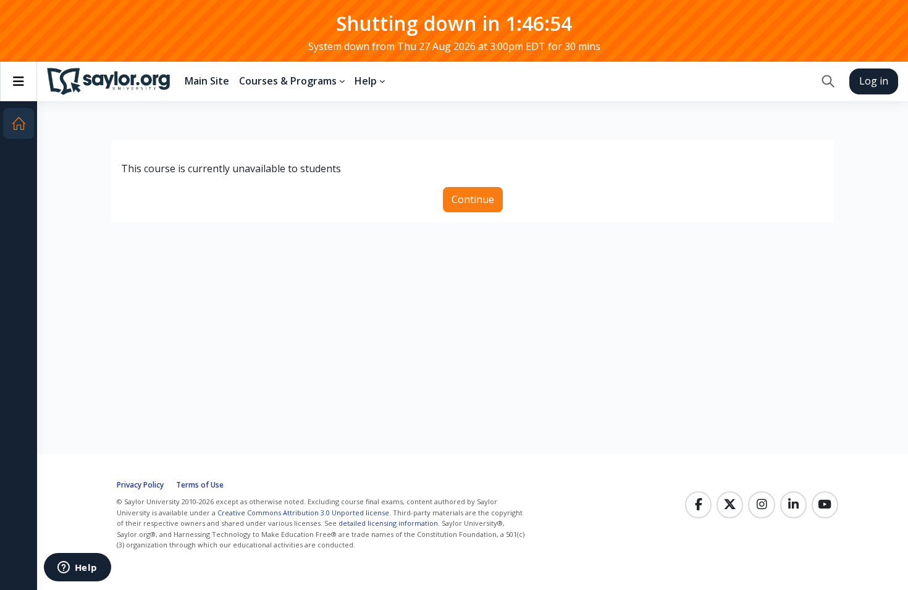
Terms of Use (200, 485)
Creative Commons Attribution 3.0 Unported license (303, 512)
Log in (873, 81)
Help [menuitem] (366, 81)
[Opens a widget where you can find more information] (77, 568)
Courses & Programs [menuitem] (288, 81)
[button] (828, 81)
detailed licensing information (388, 523)
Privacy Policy (140, 485)
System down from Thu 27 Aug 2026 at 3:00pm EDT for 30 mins (454, 46)
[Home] (18, 123)
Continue (473, 199)
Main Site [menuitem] (207, 81)
